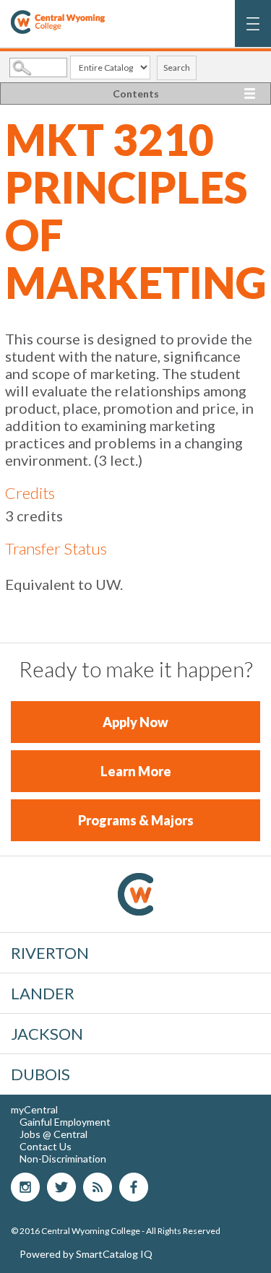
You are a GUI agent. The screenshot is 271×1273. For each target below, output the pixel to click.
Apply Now (135, 722)
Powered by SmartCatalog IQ (86, 1254)
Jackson (47, 1033)
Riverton (50, 953)
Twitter (61, 1187)
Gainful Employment (65, 1122)
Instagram (25, 1187)
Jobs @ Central (53, 1134)
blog (97, 1187)
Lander (42, 993)
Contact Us (46, 1146)
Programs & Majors (136, 820)
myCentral (34, 1109)
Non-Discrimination (63, 1158)
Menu (253, 31)
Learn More (135, 771)
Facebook (133, 1187)
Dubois (40, 1074)
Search (176, 67)
